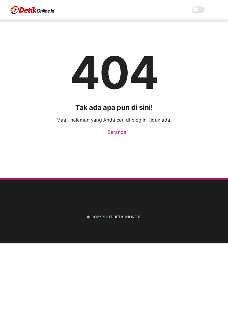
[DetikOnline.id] (31, 13)
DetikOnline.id (127, 217)
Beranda (116, 132)
